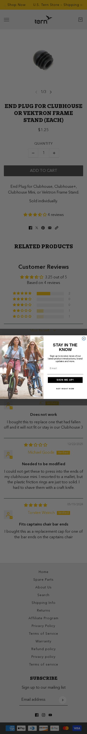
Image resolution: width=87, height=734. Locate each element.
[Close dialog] (84, 338)
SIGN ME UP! (65, 380)
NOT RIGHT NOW (65, 389)
